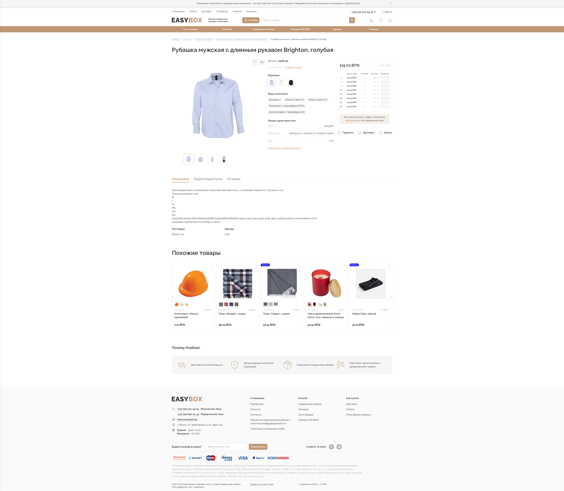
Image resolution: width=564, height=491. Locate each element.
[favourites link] (380, 20)
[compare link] (371, 20)
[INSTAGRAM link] (331, 446)
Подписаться (258, 446)
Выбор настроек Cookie (262, 484)
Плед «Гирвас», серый (276, 313)
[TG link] (339, 446)
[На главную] (187, 20)
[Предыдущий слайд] (172, 297)
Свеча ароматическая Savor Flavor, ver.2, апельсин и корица (326, 315)
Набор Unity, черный (364, 313)
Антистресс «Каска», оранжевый (186, 315)
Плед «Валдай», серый (232, 313)
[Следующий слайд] (392, 297)
